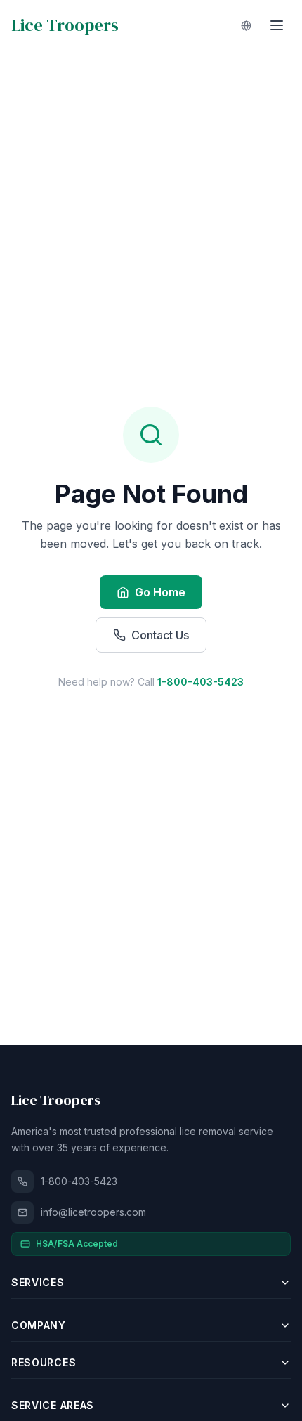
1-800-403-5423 (200, 682)
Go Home (160, 592)
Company (38, 1325)
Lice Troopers (65, 25)
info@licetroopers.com (93, 1212)
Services (38, 1282)
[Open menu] (277, 25)
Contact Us (160, 635)
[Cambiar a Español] (246, 25)
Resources (43, 1362)
